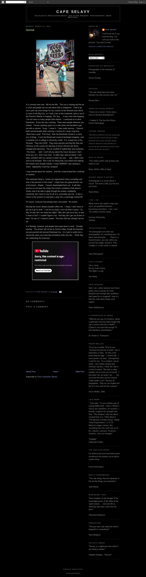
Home (55, 372)
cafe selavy (73, 12)
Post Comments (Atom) (47, 377)
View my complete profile (101, 46)
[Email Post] (60, 292)
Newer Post (31, 372)
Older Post (80, 372)
